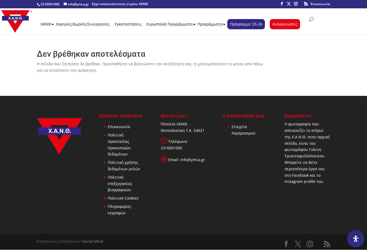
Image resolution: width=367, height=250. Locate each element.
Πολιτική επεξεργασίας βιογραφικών (120, 184)
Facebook (300, 175)
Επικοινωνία (320, 4)
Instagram (294, 181)
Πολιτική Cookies (123, 198)
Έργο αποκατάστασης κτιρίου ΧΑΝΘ (120, 4)
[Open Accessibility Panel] (355, 238)
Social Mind (92, 241)
